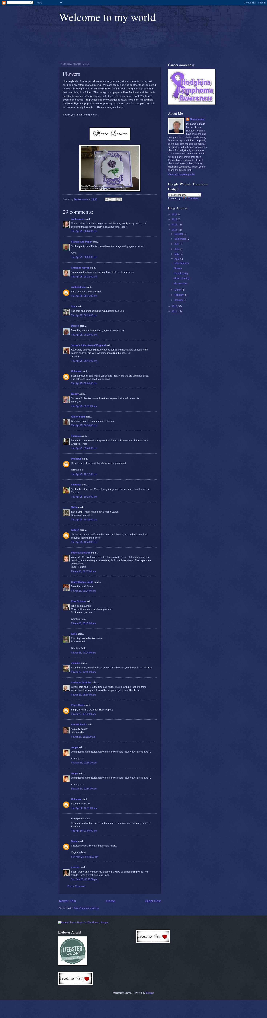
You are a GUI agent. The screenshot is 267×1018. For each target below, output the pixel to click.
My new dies (180, 283)
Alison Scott (78, 416)
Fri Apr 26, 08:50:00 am (83, 694)
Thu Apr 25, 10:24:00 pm (84, 496)
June (177, 249)
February (180, 295)
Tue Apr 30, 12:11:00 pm (84, 808)
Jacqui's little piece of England (88, 345)
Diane (74, 841)
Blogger (150, 992)
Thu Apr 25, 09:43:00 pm (84, 448)
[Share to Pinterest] (120, 199)
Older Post (153, 901)
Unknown (76, 371)
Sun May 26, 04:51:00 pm (84, 856)
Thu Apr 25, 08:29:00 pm (84, 315)
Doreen (75, 325)
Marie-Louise (197, 119)
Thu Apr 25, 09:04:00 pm (84, 383)
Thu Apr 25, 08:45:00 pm (84, 360)
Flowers (178, 268)
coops (74, 747)
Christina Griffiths (81, 682)
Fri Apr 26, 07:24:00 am (83, 652)
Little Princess (181, 263)
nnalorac (76, 484)
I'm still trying (181, 273)
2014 (175, 224)
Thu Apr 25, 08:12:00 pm (84, 276)
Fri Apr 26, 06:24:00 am (83, 590)
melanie (75, 663)
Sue (73, 306)
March (178, 289)
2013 (175, 229)
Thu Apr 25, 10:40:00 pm (84, 542)
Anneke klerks (79, 724)
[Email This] (106, 199)
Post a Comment (76, 886)
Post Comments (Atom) (86, 908)
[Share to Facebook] (117, 199)
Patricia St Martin (80, 552)
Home (110, 901)
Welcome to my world (107, 16)
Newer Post (67, 901)
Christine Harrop (80, 267)
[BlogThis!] (110, 199)
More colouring (181, 278)
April (177, 259)
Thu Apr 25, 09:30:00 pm (84, 425)
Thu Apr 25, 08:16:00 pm (84, 296)
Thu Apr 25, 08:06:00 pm (84, 257)
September (181, 238)
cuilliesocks (77, 219)
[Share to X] (113, 199)
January (179, 300)
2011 (175, 311)
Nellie (74, 507)
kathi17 (75, 530)
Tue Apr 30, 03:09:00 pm (84, 830)
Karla (74, 634)
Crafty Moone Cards (82, 582)
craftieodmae (78, 287)
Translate (193, 198)
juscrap (75, 867)
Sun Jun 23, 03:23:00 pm (84, 879)
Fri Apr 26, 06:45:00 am (83, 623)
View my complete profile (181, 174)
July (177, 244)
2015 (175, 219)
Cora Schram (78, 601)
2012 (175, 306)
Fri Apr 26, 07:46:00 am (83, 672)
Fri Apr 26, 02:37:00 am (83, 571)
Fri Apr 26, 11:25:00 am (83, 736)
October (179, 234)
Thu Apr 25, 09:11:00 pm (84, 406)
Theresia (76, 436)
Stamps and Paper (81, 241)
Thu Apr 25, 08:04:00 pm (84, 231)
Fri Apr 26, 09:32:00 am (83, 714)
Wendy (75, 394)
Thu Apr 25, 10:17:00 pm (84, 474)
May (177, 254)
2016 (175, 214)
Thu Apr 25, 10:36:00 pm (84, 519)
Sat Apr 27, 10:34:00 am (84, 762)
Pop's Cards (78, 705)
